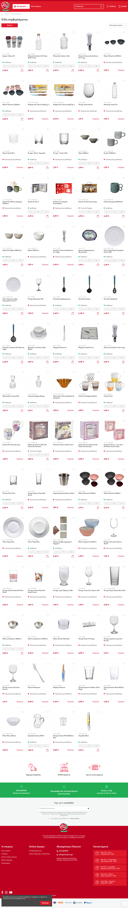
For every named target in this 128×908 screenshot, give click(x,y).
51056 (32, 491)
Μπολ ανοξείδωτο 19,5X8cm (38, 639)
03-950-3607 (60, 491)
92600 (109, 685)
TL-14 (83, 248)
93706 (32, 151)
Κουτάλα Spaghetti (110, 299)
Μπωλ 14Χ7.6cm (33, 250)
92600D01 (34, 588)
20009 (33, 685)
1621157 (33, 54)
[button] (21, 6)
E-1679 (109, 54)
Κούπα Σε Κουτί (33, 202)
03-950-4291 (60, 102)
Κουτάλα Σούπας (84, 299)
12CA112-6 (84, 733)
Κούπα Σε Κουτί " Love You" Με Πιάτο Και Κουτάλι (113, 445)
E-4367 (83, 297)
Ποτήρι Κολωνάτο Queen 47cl (89, 590)
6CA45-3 (33, 733)
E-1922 (7, 54)
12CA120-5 (59, 685)
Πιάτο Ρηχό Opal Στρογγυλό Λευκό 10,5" (114, 251)
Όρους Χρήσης (75, 818)
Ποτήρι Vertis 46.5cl (85, 104)
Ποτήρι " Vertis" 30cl (60, 153)
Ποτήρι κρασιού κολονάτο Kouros (113, 639)
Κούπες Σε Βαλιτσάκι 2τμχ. (87, 202)
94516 (108, 540)
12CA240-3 (84, 540)
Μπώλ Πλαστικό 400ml (112, 493)
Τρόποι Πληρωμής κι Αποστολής (39, 854)
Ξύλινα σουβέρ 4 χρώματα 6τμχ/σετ (62, 543)
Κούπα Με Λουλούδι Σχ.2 (11, 445)
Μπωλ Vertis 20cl (8, 153)
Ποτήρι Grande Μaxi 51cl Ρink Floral (13, 591)
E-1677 (83, 491)
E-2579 (58, 248)
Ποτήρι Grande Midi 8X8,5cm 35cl (63, 736)
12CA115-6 (8, 637)
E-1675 (109, 491)
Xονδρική (4, 854)
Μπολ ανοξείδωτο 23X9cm (12, 639)
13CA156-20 (34, 199)
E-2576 (109, 345)
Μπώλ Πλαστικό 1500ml (87, 493)
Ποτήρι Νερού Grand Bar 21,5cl (114, 590)
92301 (58, 588)
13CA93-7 (84, 394)
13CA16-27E (110, 442)
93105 (58, 151)
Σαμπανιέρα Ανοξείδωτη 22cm (63, 493)
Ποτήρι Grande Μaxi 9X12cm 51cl (114, 688)
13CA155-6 (84, 151)
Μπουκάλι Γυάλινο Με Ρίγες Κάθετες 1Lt (37, 57)
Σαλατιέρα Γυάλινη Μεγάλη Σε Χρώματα (63, 397)
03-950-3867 (34, 540)
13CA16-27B (34, 442)
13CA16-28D (60, 442)
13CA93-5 (8, 442)
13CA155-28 (110, 151)
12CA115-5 (33, 637)
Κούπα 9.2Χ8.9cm (110, 153)
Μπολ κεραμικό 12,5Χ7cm (87, 542)
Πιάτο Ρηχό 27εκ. (9, 542)
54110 (83, 685)
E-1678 (7, 102)
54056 (7, 491)
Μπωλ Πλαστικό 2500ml (11, 104)
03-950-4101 (110, 248)
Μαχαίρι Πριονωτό (60, 347)
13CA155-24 (110, 199)
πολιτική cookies (30, 898)
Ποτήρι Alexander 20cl (36, 299)
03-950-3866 (9, 540)
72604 (108, 102)
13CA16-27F (85, 442)
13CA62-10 (34, 394)
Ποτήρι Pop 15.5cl (9, 493)
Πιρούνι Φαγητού (34, 687)
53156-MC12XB (111, 588)
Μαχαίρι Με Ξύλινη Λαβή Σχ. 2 (63, 104)
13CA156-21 (59, 199)
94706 (83, 637)
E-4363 (58, 297)
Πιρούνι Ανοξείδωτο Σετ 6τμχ (114, 347)
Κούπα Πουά (108, 396)
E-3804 (58, 345)
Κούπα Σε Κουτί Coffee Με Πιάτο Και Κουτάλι (37, 445)
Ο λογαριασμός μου (35, 851)
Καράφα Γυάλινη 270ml (36, 736)
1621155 (58, 54)
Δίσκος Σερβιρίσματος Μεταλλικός (86, 251)
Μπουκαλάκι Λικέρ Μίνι (11, 396)
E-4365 (109, 297)
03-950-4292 (34, 102)
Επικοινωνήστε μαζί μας (9, 857)
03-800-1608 (60, 540)
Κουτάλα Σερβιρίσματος (61, 299)
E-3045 (84, 345)
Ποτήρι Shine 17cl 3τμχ (86, 639)
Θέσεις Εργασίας (6, 860)
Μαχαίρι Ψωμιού (59, 687)
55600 (58, 637)
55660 (7, 151)
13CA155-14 (9, 248)
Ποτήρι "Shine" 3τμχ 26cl (36, 153)
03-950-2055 (60, 394)
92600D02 (9, 588)
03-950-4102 (9, 297)
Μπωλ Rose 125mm (9, 736)
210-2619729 (63, 851)
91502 (7, 685)
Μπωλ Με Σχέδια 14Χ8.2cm (12, 250)
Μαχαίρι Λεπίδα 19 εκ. (86, 347)
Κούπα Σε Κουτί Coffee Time (63, 445)
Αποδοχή (45, 903)
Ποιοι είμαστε (5, 851)
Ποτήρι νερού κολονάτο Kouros (11, 688)
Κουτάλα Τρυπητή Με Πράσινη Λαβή (13, 348)
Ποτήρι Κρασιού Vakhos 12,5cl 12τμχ (89, 688)
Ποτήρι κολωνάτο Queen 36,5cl (113, 543)
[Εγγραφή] (88, 808)
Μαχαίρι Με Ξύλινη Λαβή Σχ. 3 (38, 104)
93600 (58, 733)
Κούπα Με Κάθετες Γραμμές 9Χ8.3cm (12, 202)
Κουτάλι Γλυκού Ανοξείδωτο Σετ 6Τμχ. (63, 251)
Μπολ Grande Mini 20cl (61, 639)
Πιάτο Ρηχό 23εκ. (34, 542)
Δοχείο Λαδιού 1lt (9, 56)
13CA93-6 (109, 394)
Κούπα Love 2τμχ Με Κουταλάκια (60, 202)
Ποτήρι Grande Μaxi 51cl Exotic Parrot (36, 591)
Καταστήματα (5, 863)
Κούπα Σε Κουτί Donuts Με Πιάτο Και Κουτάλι (88, 445)
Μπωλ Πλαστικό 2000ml (112, 56)
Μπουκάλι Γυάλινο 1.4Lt (61, 56)
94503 (32, 297)
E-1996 (33, 345)
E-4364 (7, 345)
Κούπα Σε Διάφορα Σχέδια (87, 396)
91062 (83, 102)
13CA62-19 (8, 394)
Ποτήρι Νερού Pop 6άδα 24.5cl (36, 494)
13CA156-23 (85, 199)
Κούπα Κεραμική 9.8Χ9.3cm (113, 202)
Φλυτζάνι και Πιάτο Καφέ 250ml (37, 348)
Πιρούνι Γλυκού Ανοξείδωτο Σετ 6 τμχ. (88, 57)
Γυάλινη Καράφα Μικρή (36, 396)
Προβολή (121, 70)
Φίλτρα (9, 25)
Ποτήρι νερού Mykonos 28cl (63, 590)
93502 (108, 637)
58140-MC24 (9, 733)
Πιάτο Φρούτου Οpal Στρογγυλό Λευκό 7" (10, 300)
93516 (83, 588)
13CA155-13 (34, 248)
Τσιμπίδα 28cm (83, 736)
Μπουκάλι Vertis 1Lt (111, 104)
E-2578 (83, 54)
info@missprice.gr (66, 855)
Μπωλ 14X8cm (83, 153)
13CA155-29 (9, 199)
